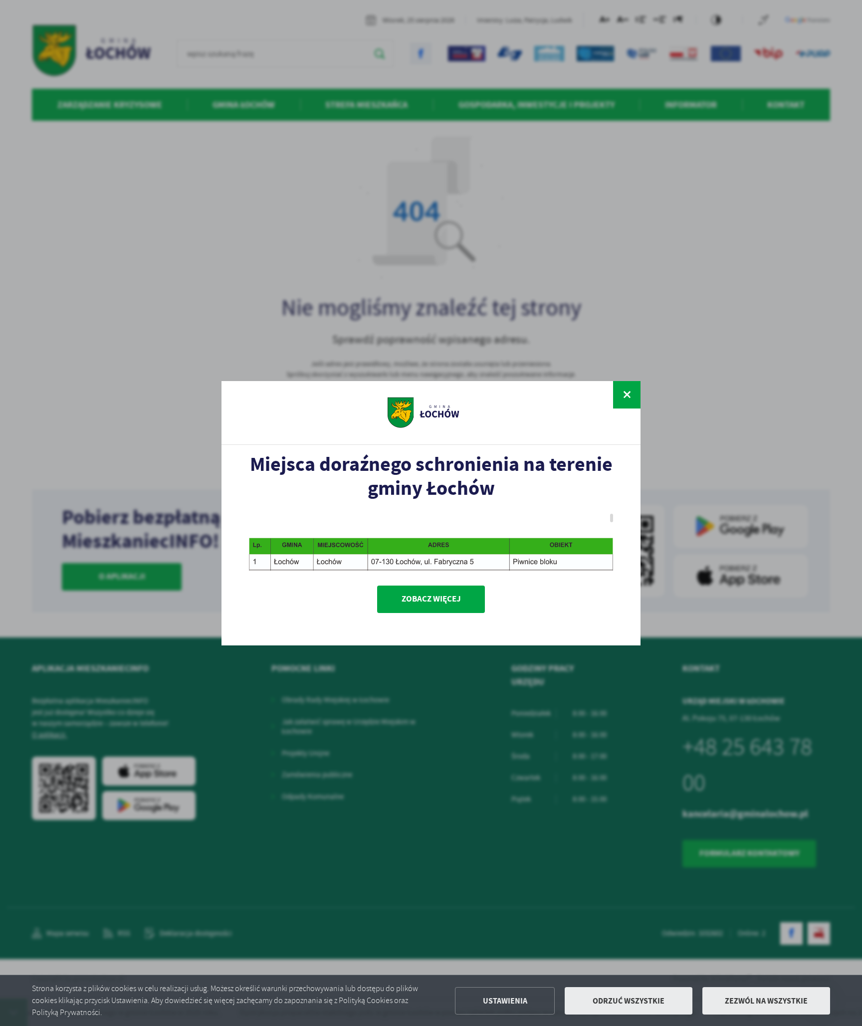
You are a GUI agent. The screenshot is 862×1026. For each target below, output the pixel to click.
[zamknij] (627, 395)
